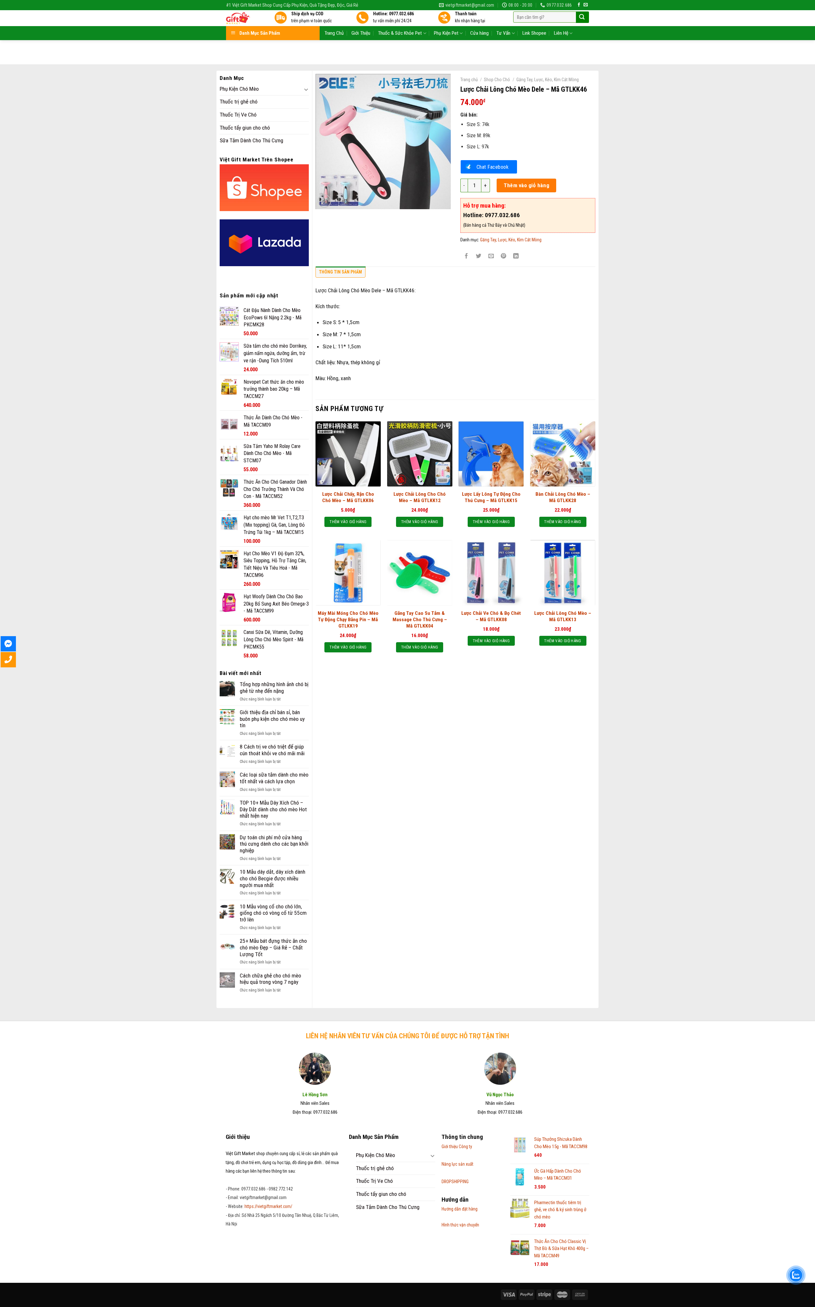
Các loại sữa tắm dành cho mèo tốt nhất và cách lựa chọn (274, 778)
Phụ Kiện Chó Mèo (239, 89)
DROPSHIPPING (455, 1181)
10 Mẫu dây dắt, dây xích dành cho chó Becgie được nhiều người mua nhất (272, 878)
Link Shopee (534, 33)
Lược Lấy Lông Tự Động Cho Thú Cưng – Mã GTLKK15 (491, 497)
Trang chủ (469, 79)
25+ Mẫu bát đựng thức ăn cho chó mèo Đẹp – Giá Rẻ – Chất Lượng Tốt (273, 947)
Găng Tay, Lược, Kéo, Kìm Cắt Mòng (547, 79)
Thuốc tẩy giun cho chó (245, 127)
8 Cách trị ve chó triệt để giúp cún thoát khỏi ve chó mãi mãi (272, 749)
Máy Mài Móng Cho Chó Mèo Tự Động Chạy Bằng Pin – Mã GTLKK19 (348, 619)
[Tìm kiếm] (582, 17)
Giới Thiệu (360, 33)
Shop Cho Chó (497, 79)
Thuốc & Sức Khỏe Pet (400, 33)
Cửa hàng (479, 33)
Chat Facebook (493, 167)
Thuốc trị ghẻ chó (239, 101)
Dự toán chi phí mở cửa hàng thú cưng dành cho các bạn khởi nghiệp (274, 844)
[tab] (340, 273)
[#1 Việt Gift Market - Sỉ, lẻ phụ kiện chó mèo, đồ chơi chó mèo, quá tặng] (245, 18)
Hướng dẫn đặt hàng (460, 1208)
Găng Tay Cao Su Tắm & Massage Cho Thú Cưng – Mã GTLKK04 (420, 619)
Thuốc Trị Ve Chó (238, 114)
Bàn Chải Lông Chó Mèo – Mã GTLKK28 (562, 497)
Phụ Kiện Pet (446, 33)
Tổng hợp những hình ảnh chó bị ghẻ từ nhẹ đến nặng (274, 687)
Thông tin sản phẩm (340, 271)
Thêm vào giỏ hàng (526, 185)
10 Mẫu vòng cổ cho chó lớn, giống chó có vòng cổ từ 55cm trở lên (273, 913)
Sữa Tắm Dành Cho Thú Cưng (251, 140)
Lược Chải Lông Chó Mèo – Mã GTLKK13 (562, 616)
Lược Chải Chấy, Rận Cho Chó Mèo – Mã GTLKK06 (348, 497)
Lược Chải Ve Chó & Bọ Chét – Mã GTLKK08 (491, 616)
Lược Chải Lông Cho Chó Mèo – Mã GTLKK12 (419, 497)
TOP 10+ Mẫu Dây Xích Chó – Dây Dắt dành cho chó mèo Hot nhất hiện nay (273, 809)
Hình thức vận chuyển (460, 1224)
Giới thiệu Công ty (457, 1146)
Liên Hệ (561, 33)
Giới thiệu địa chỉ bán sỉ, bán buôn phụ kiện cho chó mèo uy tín (272, 718)
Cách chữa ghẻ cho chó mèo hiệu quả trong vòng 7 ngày (270, 978)
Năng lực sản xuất (457, 1164)
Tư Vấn (503, 33)
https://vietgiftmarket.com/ (268, 1206)
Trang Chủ (334, 33)
